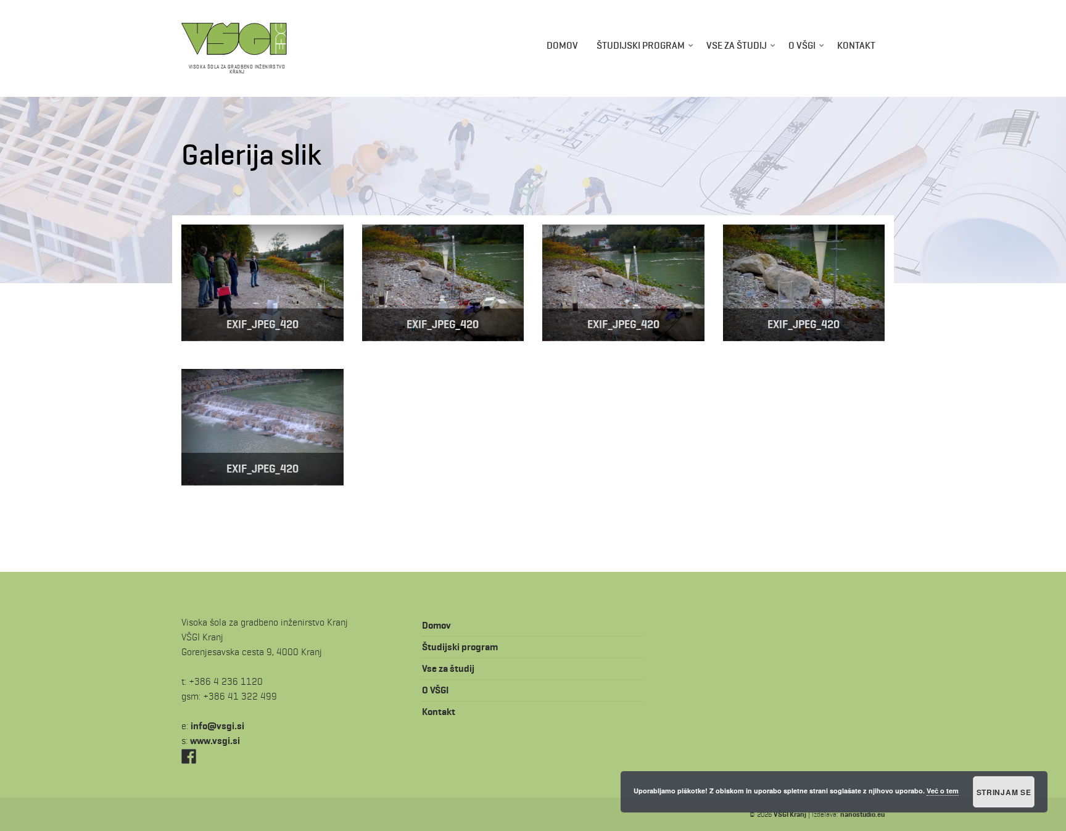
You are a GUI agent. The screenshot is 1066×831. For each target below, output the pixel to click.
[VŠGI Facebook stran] (188, 755)
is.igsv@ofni (217, 726)
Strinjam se (1004, 792)
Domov (562, 45)
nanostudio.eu (862, 814)
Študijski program (641, 45)
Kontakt (856, 45)
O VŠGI (802, 45)
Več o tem (943, 790)
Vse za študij (736, 45)
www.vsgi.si (215, 740)
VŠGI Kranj (790, 814)
